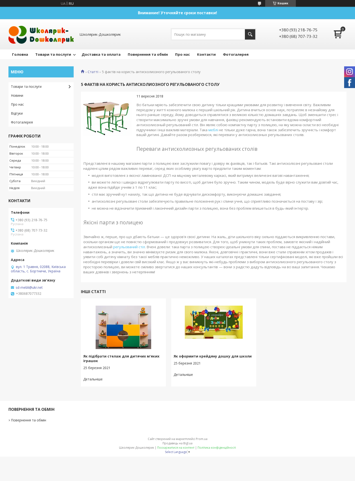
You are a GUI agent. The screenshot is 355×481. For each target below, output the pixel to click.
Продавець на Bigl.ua (177, 443)
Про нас (182, 54)
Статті (93, 72)
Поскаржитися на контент (175, 448)
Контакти (206, 54)
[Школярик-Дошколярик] (41, 34)
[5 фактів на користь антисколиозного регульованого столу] (107, 118)
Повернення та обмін (148, 54)
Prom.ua (201, 439)
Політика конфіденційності (217, 448)
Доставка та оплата (101, 54)
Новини (17, 95)
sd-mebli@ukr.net (29, 287)
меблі (213, 129)
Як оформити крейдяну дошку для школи (213, 356)
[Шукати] (250, 34)
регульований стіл (129, 246)
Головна (20, 54)
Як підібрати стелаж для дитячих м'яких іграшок (121, 358)
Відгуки (17, 113)
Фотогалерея (235, 54)
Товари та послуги (53, 54)
